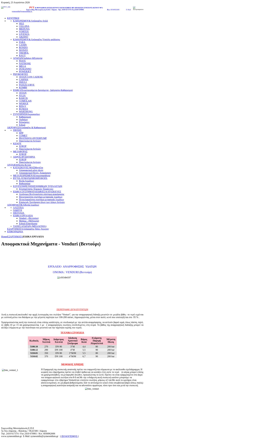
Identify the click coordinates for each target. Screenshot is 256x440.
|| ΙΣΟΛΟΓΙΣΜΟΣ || (69, 436)
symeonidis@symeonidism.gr (22, 11)
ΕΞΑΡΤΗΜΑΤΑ (15, 236)
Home (4, 236)
